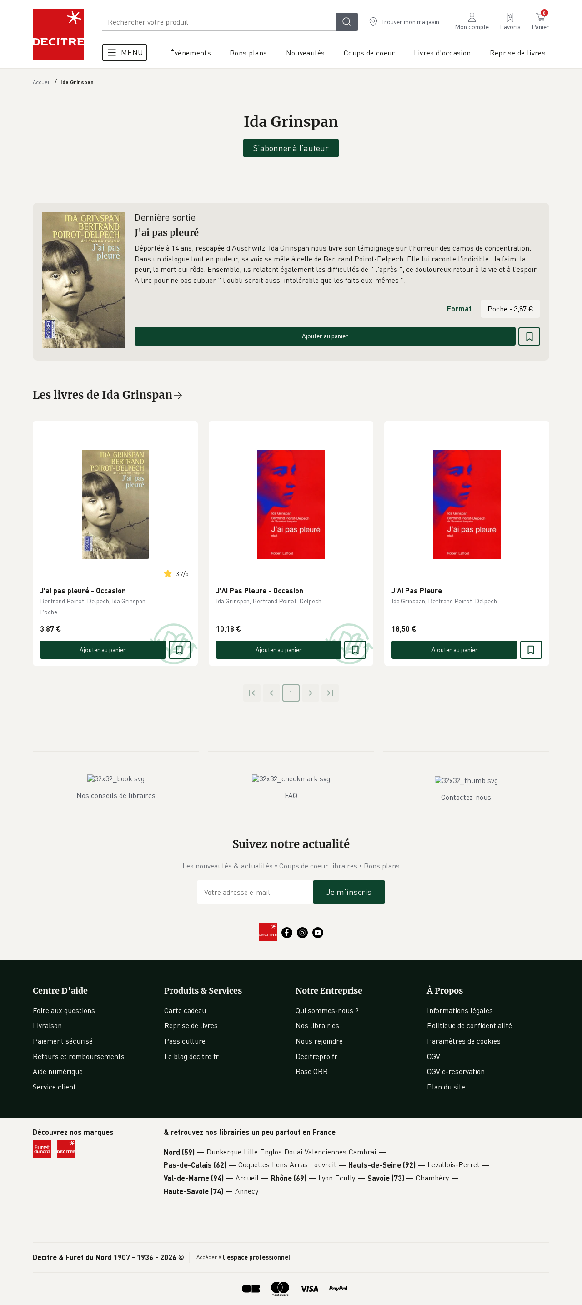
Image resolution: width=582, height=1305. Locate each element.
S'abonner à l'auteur (291, 148)
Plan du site (446, 1086)
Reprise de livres (191, 1025)
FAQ (291, 795)
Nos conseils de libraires (116, 795)
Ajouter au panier (325, 336)
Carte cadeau (185, 1010)
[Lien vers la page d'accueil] (58, 34)
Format (459, 308)
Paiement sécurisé (63, 1040)
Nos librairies (317, 1025)
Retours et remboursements (79, 1056)
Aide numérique (58, 1071)
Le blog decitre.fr (191, 1056)
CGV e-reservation (456, 1071)
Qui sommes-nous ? (327, 1010)
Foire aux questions (64, 1010)
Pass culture (185, 1040)
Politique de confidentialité (469, 1025)
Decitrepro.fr (316, 1056)
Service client (54, 1086)
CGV (433, 1056)
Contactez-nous (466, 797)
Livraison (47, 1025)
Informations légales (460, 1010)
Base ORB (312, 1071)
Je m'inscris (348, 892)
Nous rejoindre (319, 1040)
